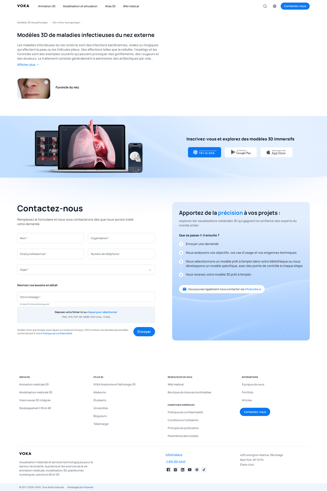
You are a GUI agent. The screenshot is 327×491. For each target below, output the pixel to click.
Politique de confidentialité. (58, 333)
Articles (247, 400)
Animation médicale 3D (34, 384)
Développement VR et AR (35, 408)
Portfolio (247, 392)
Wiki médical (176, 384)
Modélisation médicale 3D (35, 392)
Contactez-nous (255, 412)
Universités (100, 408)
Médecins (99, 392)
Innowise (88, 487)
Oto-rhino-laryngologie (66, 22)
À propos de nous (253, 384)
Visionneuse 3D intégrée (34, 400)
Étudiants (99, 400)
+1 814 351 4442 (175, 461)
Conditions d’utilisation (183, 420)
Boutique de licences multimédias (189, 392)
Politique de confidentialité (185, 412)
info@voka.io (252, 289)
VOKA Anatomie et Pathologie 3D (114, 384)
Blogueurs (100, 416)
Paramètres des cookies (183, 436)
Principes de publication (183, 428)
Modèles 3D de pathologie (32, 22)
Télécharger (101, 424)
